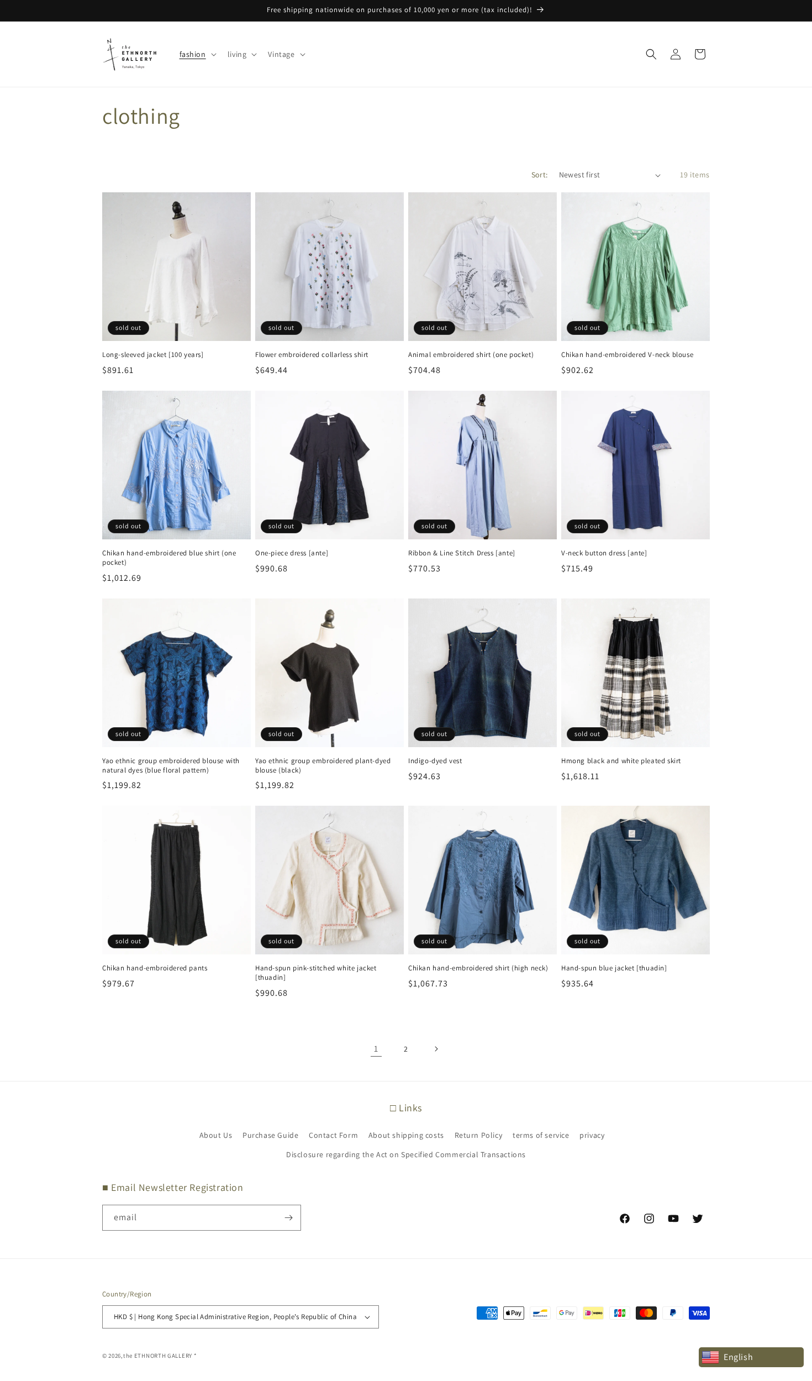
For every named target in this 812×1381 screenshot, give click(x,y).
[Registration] (288, 1218)
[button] (197, 54)
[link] (376, 1049)
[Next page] (436, 1049)
